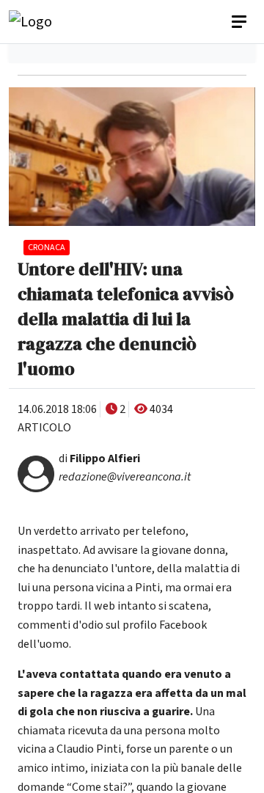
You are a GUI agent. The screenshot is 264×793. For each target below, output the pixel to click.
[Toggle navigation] (240, 22)
